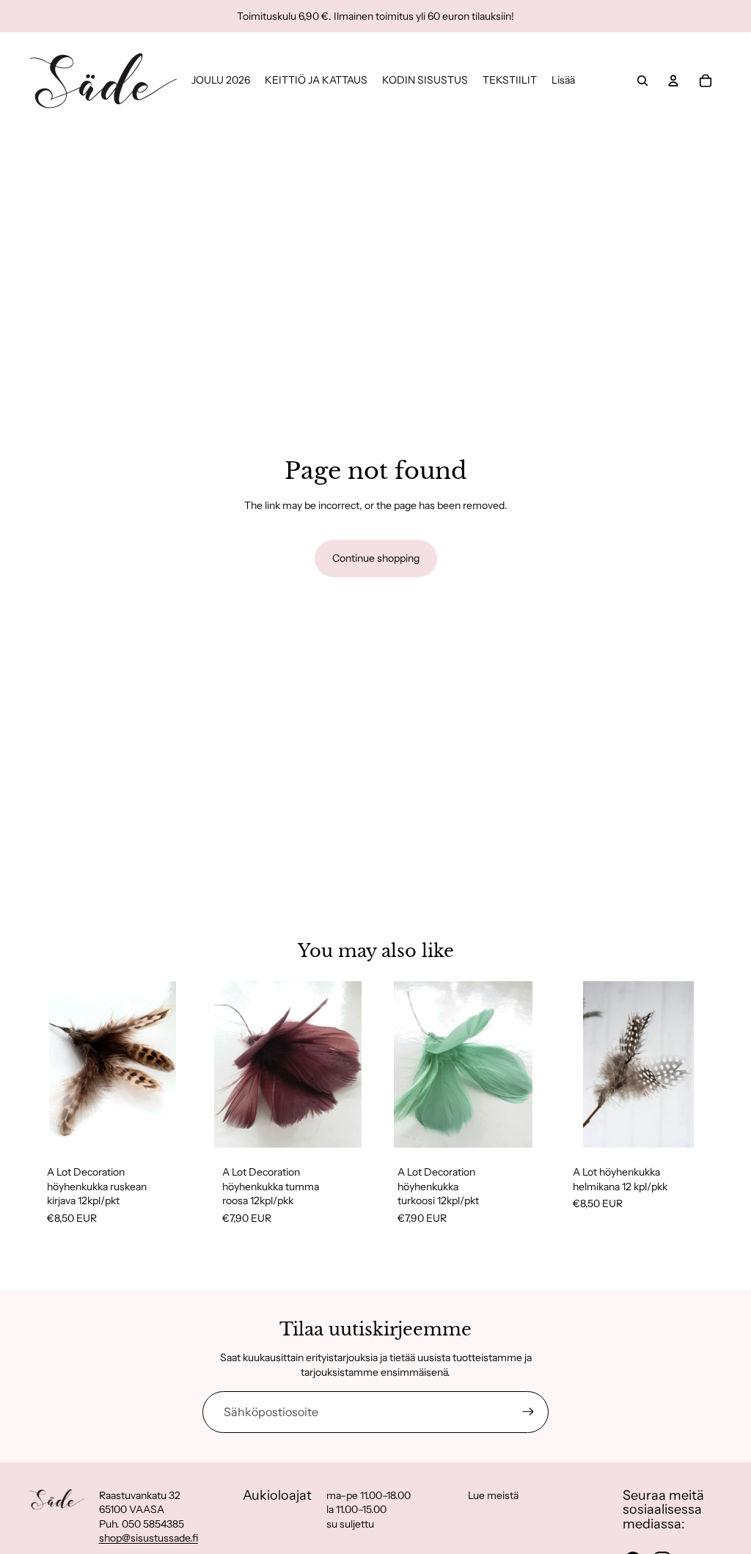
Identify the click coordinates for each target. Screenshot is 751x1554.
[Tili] (673, 81)
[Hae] (642, 81)
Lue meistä (493, 1495)
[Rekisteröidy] (528, 1412)
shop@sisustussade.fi (148, 1537)
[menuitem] (563, 81)
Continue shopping (376, 558)
